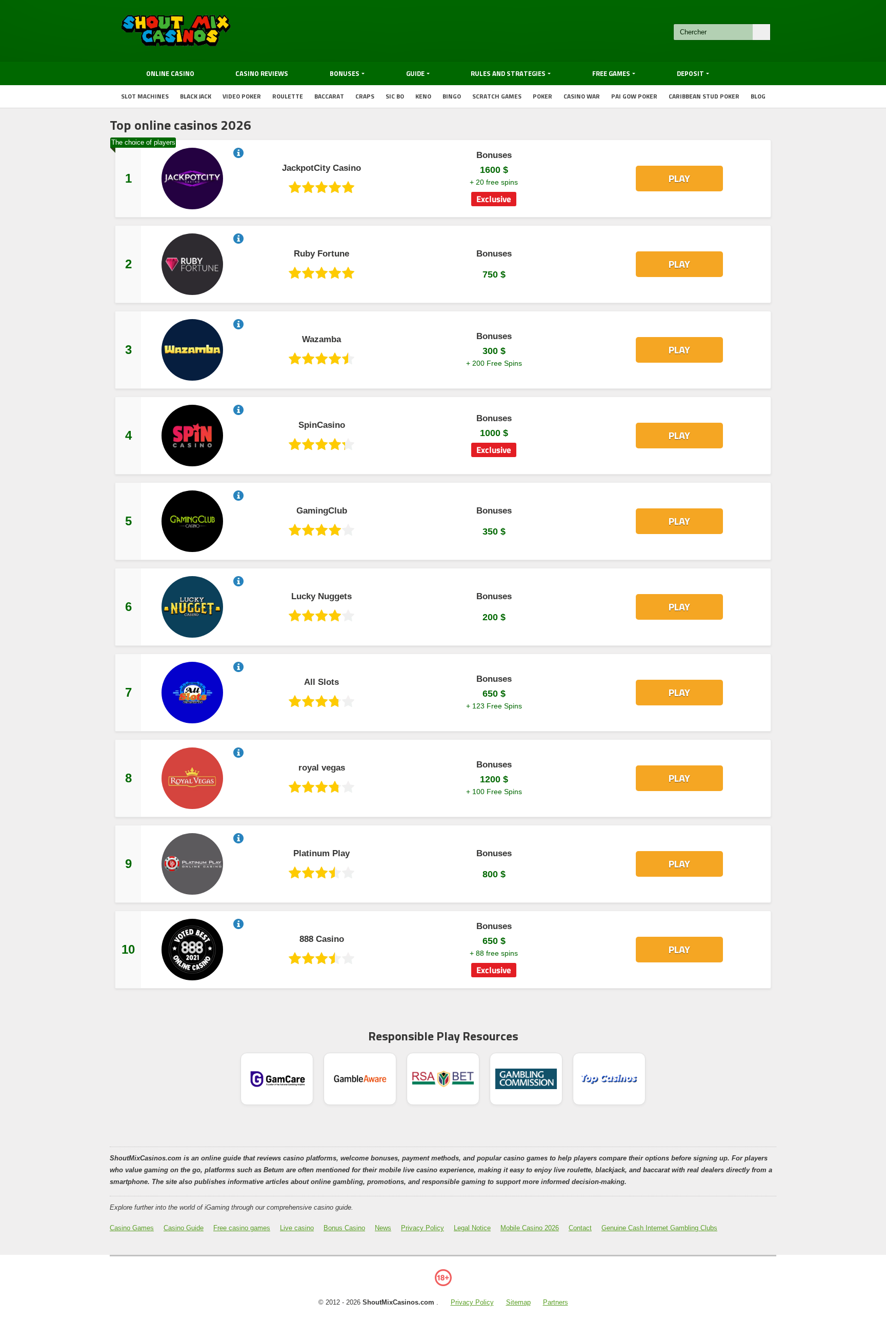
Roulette (287, 96)
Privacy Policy (422, 1228)
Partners (555, 1302)
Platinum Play (321, 853)
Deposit (690, 73)
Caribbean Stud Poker (704, 96)
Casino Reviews (261, 73)
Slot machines (145, 96)
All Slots (321, 682)
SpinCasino (321, 425)
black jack (195, 96)
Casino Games (132, 1228)
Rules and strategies (508, 73)
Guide (415, 73)
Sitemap (518, 1302)
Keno (423, 96)
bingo (451, 96)
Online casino (170, 73)
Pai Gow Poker (634, 96)
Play (679, 178)
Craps (364, 96)
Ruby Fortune (321, 254)
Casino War (581, 96)
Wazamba (321, 339)
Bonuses (344, 73)
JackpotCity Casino (321, 168)
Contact (580, 1228)
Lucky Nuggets (321, 596)
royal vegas (321, 768)
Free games (611, 73)
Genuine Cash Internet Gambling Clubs (659, 1228)
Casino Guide (184, 1228)
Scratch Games (496, 96)
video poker (242, 96)
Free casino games (241, 1228)
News (383, 1228)
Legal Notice (472, 1228)
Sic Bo (395, 96)
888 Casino (321, 939)
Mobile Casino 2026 (529, 1228)
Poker (542, 96)
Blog (758, 96)
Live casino (297, 1228)
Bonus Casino (344, 1228)
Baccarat (329, 96)
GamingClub (321, 511)
